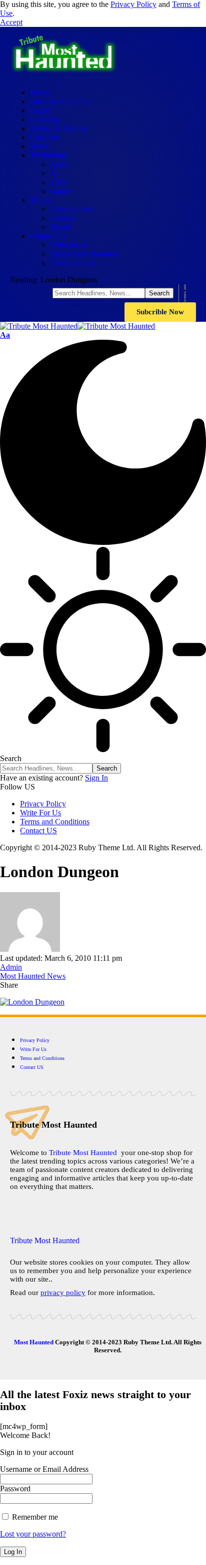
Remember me (34, 1517)
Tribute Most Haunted (83, 1153)
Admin (11, 967)
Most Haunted (34, 1342)
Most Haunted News (33, 976)
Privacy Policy (133, 4)
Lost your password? (33, 1534)
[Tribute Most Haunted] (77, 326)
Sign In (96, 778)
